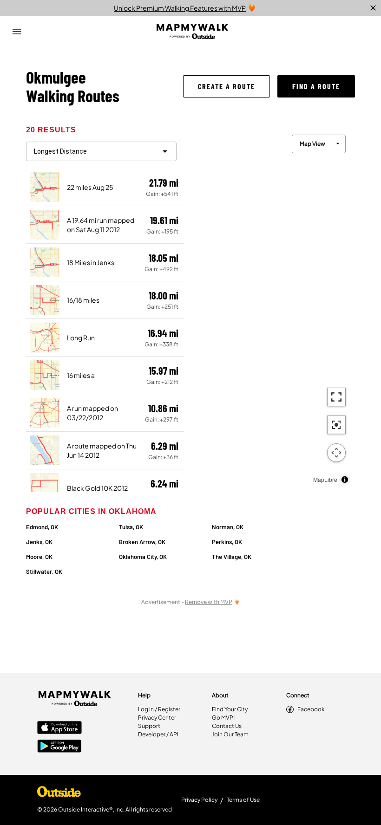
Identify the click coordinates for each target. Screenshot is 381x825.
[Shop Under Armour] (59, 794)
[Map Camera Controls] (336, 452)
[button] (226, 86)
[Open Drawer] (17, 31)
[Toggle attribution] (344, 479)
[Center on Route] (336, 425)
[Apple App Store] (59, 728)
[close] (373, 8)
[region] (269, 307)
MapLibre (325, 479)
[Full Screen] (336, 397)
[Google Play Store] (59, 747)
